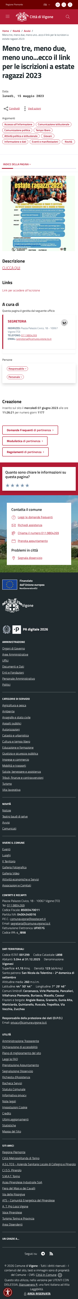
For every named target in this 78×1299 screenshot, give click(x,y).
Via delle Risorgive (13, 1194)
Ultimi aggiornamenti (15, 1119)
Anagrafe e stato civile (16, 717)
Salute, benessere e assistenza (21, 771)
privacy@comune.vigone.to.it (29, 1022)
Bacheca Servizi (12, 1083)
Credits (6, 1113)
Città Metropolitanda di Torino (20, 1158)
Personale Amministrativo (18, 678)
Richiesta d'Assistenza (16, 1077)
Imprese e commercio (15, 759)
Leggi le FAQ (10, 1059)
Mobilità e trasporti (14, 765)
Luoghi (6, 855)
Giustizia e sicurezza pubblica (20, 753)
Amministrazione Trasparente (20, 1041)
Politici (6, 684)
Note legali (9, 1101)
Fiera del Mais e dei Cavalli (18, 1188)
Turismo (7, 783)
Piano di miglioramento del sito (21, 1053)
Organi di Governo (13, 648)
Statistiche (9, 1125)
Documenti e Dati (13, 666)
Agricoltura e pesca (14, 705)
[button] (8, 1292)
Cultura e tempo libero (16, 741)
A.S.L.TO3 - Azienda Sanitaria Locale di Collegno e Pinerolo (39, 1164)
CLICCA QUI (11, 268)
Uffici (5, 660)
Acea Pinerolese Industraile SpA (22, 1182)
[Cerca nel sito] (67, 16)
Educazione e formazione (18, 747)
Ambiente (8, 711)
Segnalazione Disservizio (17, 1071)
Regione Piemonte (14, 4)
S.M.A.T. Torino (11, 1176)
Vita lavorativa (11, 789)
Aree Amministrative (15, 654)
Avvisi (27, 31)
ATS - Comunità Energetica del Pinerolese (28, 1200)
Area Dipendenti (12, 1224)
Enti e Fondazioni (13, 672)
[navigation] (7, 16)
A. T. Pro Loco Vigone (15, 1206)
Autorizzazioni (11, 729)
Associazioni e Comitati (16, 885)
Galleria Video (10, 873)
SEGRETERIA (17, 321)
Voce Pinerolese (12, 1212)
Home (5, 31)
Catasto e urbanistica (15, 735)
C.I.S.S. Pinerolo (11, 1170)
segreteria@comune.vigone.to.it (33, 339)
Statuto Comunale (13, 1089)
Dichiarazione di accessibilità (19, 1047)
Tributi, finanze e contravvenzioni (22, 777)
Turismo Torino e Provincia (18, 1218)
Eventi (6, 849)
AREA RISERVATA (39, 1293)
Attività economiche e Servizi (20, 879)
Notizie (6, 810)
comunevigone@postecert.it (28, 919)
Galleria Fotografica (14, 867)
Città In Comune (46, 1274)
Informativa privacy (14, 1095)
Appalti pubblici (11, 723)
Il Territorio (8, 861)
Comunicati (9, 828)
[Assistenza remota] (59, 1274)
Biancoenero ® (28, 1284)
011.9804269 (29, 335)
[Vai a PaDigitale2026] (25, 629)
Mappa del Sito (11, 1131)
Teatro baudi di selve (15, 816)
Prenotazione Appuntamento (20, 1065)
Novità (16, 31)
